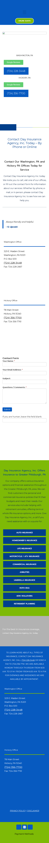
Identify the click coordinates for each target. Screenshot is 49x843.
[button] (24, 12)
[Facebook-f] (24, 3)
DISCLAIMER (33, 811)
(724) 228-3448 (13, 262)
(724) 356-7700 (13, 317)
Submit (7, 409)
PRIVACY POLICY (18, 811)
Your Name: (9, 361)
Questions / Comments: (15, 387)
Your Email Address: (13, 370)
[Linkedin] (30, 827)
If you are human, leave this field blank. (22, 417)
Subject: (7, 379)
